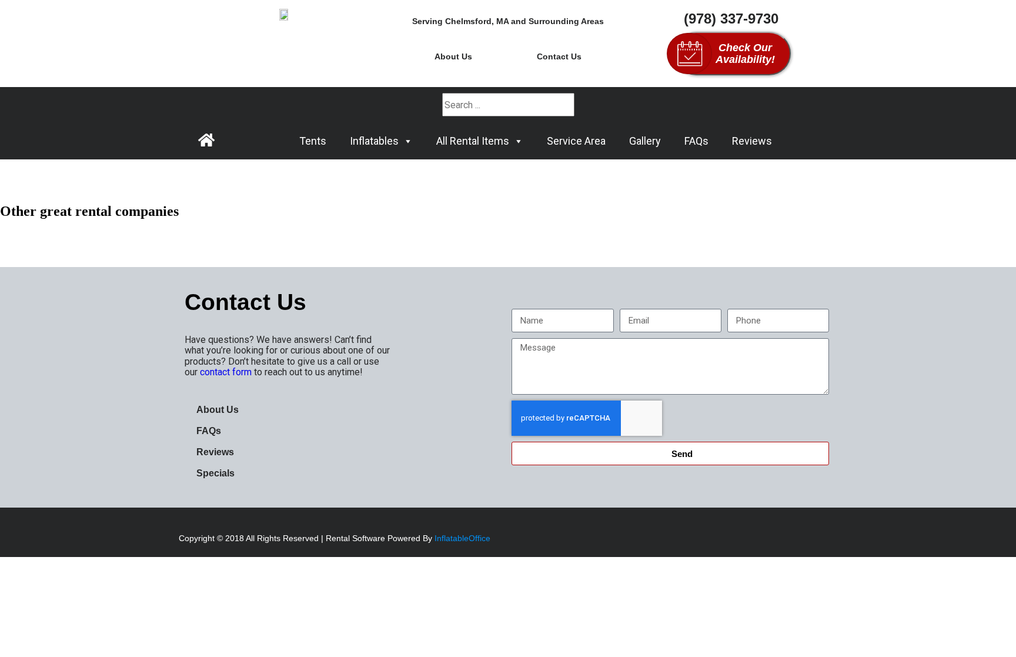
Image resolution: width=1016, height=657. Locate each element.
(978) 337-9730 (731, 18)
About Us (453, 56)
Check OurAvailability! (745, 53)
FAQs (696, 141)
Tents (312, 141)
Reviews (752, 141)
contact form (226, 372)
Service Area (576, 141)
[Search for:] (508, 105)
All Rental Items (472, 141)
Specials (215, 473)
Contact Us (559, 56)
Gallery (645, 141)
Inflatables (374, 141)
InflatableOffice (462, 538)
